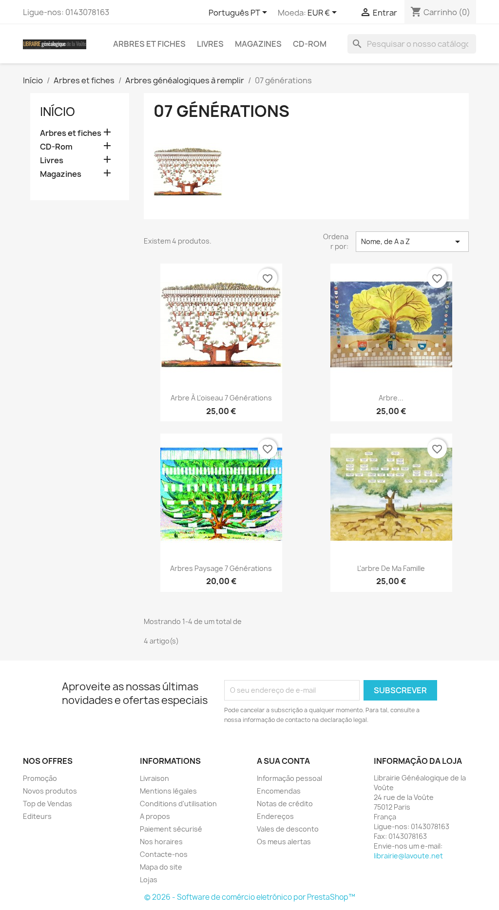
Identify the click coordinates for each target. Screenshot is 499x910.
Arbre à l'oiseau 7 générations (221, 397)
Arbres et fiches (149, 43)
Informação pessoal (289, 778)
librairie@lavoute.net (408, 855)
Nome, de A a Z (412, 241)
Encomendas (279, 791)
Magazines (258, 43)
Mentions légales (168, 791)
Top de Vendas (47, 803)
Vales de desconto (288, 829)
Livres (210, 43)
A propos (155, 816)
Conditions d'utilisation (178, 803)
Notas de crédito (285, 803)
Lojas (148, 879)
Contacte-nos (164, 854)
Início (57, 111)
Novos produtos (50, 791)
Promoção (40, 778)
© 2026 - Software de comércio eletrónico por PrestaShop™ (249, 897)
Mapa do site (161, 867)
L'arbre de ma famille (391, 568)
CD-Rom (309, 43)
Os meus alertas (284, 841)
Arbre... (391, 397)
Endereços (275, 816)
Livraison (154, 778)
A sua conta (283, 761)
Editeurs (37, 816)
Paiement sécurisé (171, 829)
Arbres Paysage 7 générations (221, 568)
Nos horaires (161, 841)
